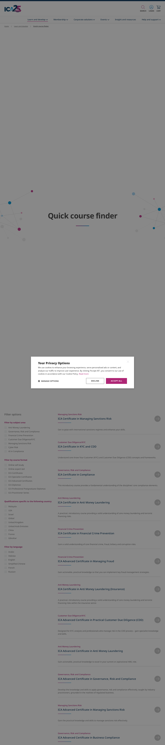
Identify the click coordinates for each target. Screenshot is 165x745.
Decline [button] (95, 381)
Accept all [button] (116, 381)
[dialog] (82, 372)
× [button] (128, 361)
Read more (84, 373)
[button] (48, 381)
